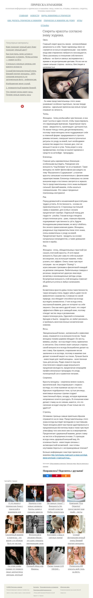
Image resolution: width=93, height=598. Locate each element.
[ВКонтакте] (47, 475)
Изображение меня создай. (18, 84)
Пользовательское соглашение (49, 587)
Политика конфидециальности (42, 590)
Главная (23, 15)
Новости (34, 15)
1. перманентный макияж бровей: (21, 88)
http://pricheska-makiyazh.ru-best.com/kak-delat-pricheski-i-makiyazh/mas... (65, 456)
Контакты (36, 587)
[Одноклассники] (65, 475)
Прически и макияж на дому (59, 20)
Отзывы (45, 25)
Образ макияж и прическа (58, 463)
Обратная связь (65, 587)
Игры (79, 20)
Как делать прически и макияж (25, 20)
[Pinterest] (56, 475)
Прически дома (71, 463)
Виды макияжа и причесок (56, 15)
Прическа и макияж (46, 5)
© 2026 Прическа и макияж (14, 587)
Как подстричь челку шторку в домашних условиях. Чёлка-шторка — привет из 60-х (22, 57)
